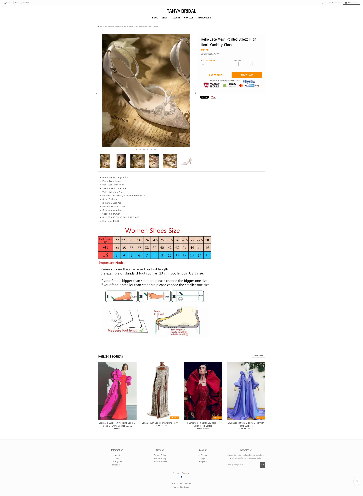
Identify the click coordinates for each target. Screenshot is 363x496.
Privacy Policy (160, 455)
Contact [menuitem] (188, 17)
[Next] (195, 93)
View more (258, 356)
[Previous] (96, 93)
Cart (353, 3)
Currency (18, 3)
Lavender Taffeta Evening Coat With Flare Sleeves (246, 424)
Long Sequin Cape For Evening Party (160, 422)
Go (262, 465)
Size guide (210, 60)
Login (203, 458)
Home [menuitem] (155, 17)
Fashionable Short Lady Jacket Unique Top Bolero (203, 424)
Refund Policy (160, 458)
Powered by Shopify (181, 487)
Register (203, 461)
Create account (334, 3)
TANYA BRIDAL (181, 10)
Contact (117, 458)
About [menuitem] (176, 17)
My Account (203, 455)
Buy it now (247, 75)
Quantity (237, 60)
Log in (323, 3)
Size (208, 60)
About (117, 455)
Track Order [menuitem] (204, 17)
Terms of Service (160, 461)
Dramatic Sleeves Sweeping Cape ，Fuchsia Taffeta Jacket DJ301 (117, 424)
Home (100, 26)
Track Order (117, 464)
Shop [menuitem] (164, 17)
